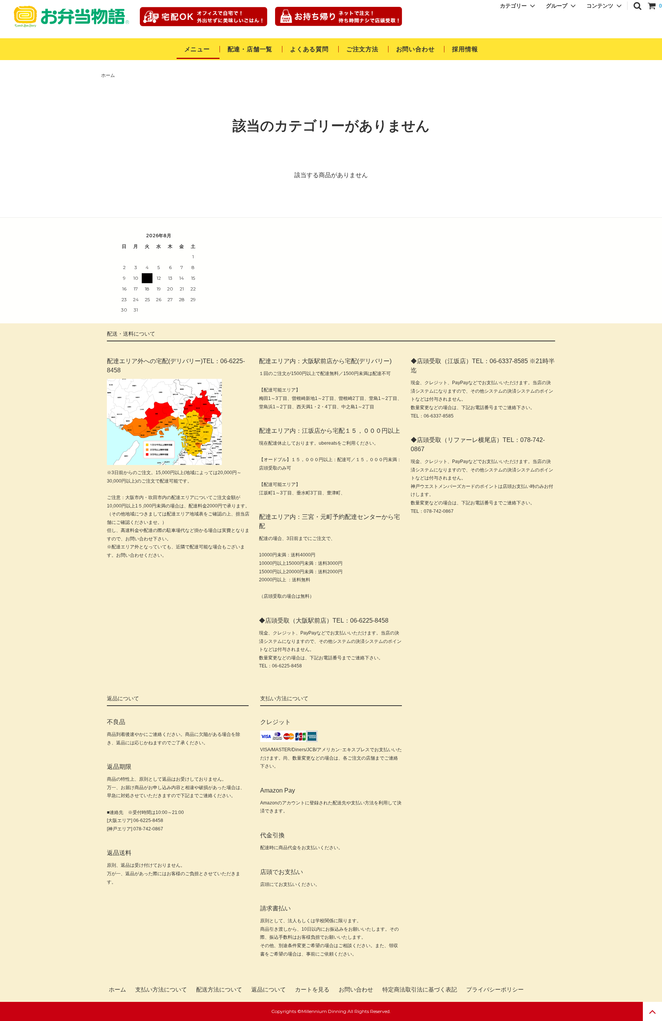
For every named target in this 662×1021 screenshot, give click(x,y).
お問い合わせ (416, 49)
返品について (268, 990)
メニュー (197, 49)
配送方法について (219, 990)
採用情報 (465, 49)
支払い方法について (161, 990)
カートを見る (312, 990)
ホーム (108, 75)
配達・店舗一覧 (250, 49)
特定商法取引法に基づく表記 (419, 990)
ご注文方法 (362, 49)
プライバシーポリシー (495, 990)
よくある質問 (309, 49)
